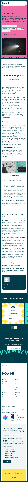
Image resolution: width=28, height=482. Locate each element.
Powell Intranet (20, 28)
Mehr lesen (14, 477)
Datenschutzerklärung (7, 409)
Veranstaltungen (9, 7)
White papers (18, 403)
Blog (16, 394)
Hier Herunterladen (14, 175)
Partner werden (5, 396)
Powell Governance (6, 383)
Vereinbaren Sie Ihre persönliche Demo (12, 263)
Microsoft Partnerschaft (7, 394)
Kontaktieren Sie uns (19, 383)
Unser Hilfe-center (19, 389)
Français (8, 406)
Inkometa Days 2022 (14, 75)
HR (3, 26)
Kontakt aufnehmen (13, 348)
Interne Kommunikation (11, 26)
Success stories (18, 401)
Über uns (17, 381)
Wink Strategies (12, 412)
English (3, 406)
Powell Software (6, 220)
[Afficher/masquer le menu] (25, 3)
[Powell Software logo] (5, 4)
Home (3, 7)
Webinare (17, 396)
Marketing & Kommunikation (9, 28)
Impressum (16, 409)
